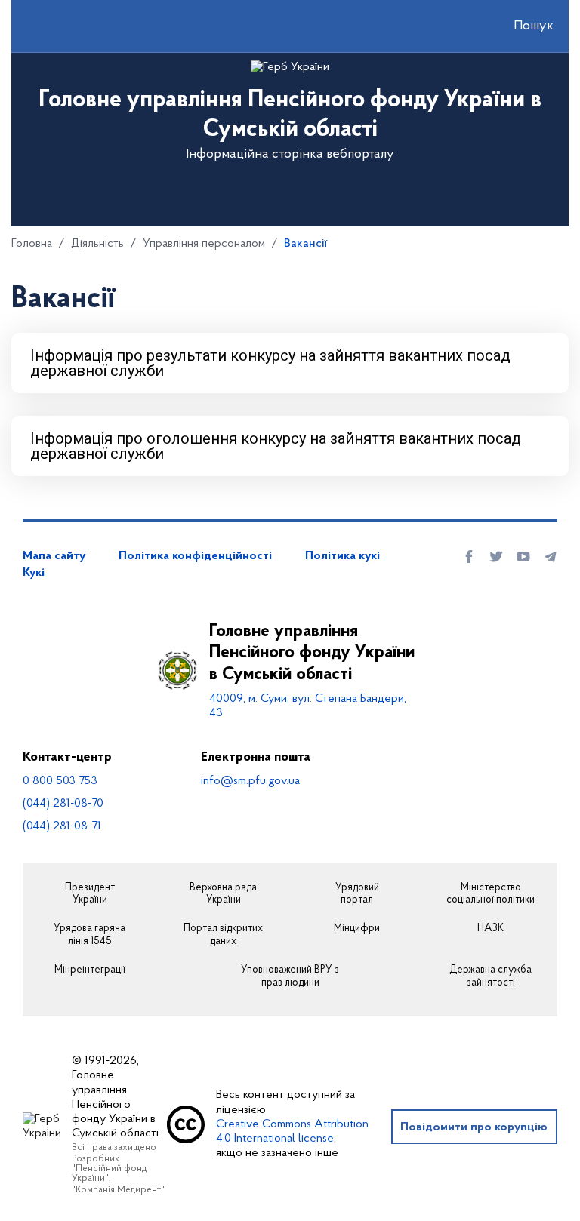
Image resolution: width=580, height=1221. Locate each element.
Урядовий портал (357, 894)
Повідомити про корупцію (474, 1127)
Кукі (34, 573)
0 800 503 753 (60, 781)
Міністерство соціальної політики (490, 894)
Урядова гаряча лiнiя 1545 (89, 935)
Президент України (90, 894)
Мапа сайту (54, 556)
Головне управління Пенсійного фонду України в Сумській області (312, 653)
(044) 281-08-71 (62, 826)
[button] (520, 26)
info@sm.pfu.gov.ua (250, 781)
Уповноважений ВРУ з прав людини (290, 977)
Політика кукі (342, 556)
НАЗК (490, 929)
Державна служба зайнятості (490, 977)
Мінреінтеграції (89, 970)
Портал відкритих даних (223, 935)
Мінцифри (357, 929)
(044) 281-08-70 (63, 804)
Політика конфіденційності (195, 556)
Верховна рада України (223, 894)
